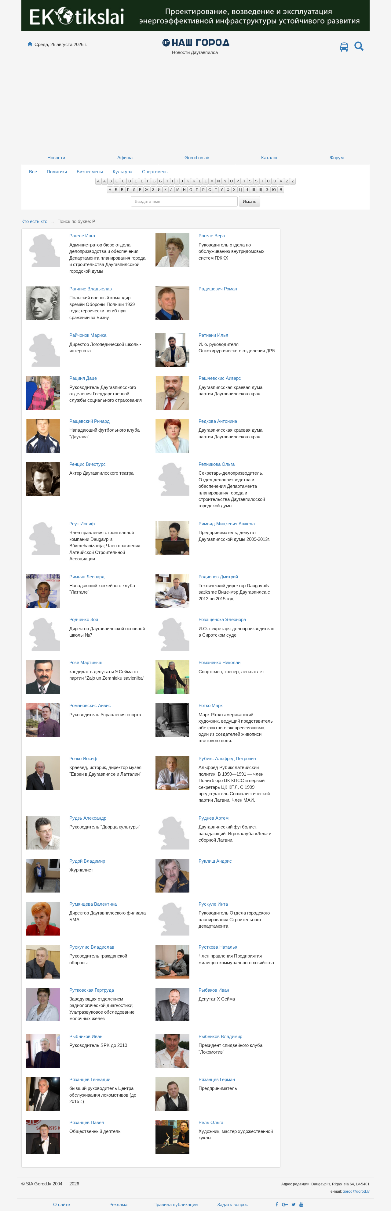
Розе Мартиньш (85, 662)
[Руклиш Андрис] (172, 875)
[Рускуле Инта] (172, 918)
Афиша (125, 157)
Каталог (269, 157)
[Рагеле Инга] (43, 250)
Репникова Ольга (217, 464)
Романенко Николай (219, 662)
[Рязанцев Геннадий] (43, 1093)
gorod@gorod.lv (356, 1191)
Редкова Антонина (218, 421)
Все (33, 171)
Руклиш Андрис (215, 861)
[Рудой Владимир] (43, 875)
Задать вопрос (232, 1204)
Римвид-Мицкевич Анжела (227, 523)
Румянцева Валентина (93, 904)
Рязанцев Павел (86, 1122)
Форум (337, 157)
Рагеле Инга (82, 235)
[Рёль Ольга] (172, 1136)
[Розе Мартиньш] (43, 676)
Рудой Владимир (87, 861)
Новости (56, 157)
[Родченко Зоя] (43, 633)
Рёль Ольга (211, 1122)
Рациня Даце (83, 378)
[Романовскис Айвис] (43, 719)
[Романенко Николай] (172, 676)
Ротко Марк (211, 705)
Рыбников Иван (85, 1036)
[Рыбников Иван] (43, 1050)
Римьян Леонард (86, 576)
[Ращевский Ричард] (43, 435)
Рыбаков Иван (214, 990)
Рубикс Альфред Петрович (227, 758)
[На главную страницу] (29, 44)
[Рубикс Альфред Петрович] (172, 772)
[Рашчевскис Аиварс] (172, 392)
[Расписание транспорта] (344, 48)
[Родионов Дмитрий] (172, 590)
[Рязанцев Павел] (43, 1136)
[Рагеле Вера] (172, 250)
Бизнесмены (90, 171)
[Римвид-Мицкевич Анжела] (172, 537)
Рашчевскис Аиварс (220, 378)
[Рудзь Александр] (43, 832)
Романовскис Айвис (90, 705)
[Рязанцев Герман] (172, 1093)
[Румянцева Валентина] (43, 918)
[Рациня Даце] (43, 392)
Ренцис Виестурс (87, 464)
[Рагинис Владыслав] (43, 302)
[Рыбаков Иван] (172, 1004)
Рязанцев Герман (217, 1079)
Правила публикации (175, 1204)
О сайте (61, 1204)
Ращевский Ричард (89, 421)
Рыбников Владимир (220, 1036)
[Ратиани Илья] (172, 349)
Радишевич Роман (218, 288)
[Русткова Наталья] (172, 961)
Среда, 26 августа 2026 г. (61, 44)
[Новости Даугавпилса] (195, 42)
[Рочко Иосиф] (43, 772)
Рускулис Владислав (91, 947)
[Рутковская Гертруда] (43, 1004)
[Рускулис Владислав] (43, 961)
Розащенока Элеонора (222, 619)
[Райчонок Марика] (43, 349)
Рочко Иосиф (83, 758)
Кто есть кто (34, 221)
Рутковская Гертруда (91, 990)
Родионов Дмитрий (218, 576)
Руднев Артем (213, 818)
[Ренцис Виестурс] (43, 478)
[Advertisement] (195, 105)
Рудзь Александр (87, 818)
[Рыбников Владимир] (172, 1050)
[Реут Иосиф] (43, 537)
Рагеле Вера (212, 235)
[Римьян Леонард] (43, 590)
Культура (122, 171)
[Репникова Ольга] (172, 478)
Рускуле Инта (213, 904)
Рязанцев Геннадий (89, 1079)
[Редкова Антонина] (172, 435)
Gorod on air (197, 157)
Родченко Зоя (83, 619)
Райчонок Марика (87, 335)
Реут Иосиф (82, 523)
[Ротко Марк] (172, 719)
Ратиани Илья (213, 335)
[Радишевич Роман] (172, 302)
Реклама (118, 1204)
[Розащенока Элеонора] (172, 633)
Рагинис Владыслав (90, 288)
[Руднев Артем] (172, 832)
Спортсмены (155, 171)
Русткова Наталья (218, 947)
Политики (57, 171)
